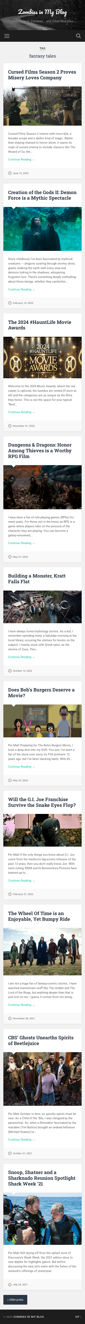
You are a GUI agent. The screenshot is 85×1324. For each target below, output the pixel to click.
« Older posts (15, 1299)
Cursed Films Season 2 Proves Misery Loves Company (42, 75)
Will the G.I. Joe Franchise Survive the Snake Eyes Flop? (42, 802)
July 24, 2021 (20, 1284)
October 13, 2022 (22, 670)
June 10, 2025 (20, 173)
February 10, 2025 (23, 303)
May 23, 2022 (20, 780)
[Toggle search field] (78, 36)
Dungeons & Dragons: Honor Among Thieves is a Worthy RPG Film (40, 450)
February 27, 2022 (23, 894)
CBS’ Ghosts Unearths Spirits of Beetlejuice (41, 1040)
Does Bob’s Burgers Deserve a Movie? (41, 693)
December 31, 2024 (24, 425)
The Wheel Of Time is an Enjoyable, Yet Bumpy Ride (39, 916)
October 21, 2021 (22, 1153)
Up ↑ (78, 1316)
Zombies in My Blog (42, 12)
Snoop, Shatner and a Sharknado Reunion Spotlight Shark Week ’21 (42, 1178)
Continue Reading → (21, 159)
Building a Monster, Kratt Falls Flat (37, 579)
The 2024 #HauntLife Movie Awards (39, 325)
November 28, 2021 (24, 1018)
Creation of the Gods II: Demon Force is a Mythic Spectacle (42, 195)
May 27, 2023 (20, 556)
